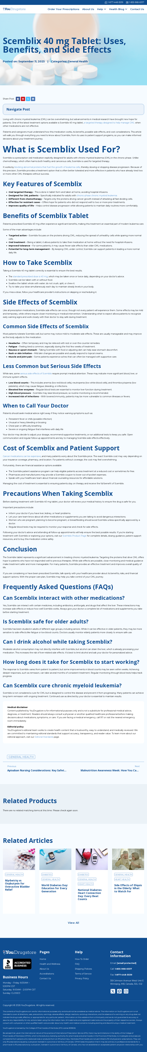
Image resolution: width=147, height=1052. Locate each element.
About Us (88, 9)
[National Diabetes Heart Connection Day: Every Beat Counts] (92, 859)
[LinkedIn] (33, 99)
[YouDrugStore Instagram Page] (126, 992)
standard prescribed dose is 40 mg (30, 276)
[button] (73, 109)
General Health (78, 61)
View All (73, 922)
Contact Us (137, 9)
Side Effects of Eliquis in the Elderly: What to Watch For (128, 888)
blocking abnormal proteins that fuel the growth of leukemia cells (47, 167)
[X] (28, 99)
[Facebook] (18, 99)
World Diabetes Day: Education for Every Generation (54, 888)
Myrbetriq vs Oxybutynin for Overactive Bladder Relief (17, 885)
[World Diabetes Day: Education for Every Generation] (55, 859)
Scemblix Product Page (74, 536)
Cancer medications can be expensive (22, 456)
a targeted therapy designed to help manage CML (109, 122)
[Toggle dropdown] (105, 9)
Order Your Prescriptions (63, 9)
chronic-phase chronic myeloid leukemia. (97, 195)
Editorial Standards (44, 737)
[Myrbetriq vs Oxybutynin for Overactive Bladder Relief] (19, 859)
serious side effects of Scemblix (36, 373)
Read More (15, 907)
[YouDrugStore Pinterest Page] (119, 992)
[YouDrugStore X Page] (112, 992)
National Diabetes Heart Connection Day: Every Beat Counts (89, 894)
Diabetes (47, 874)
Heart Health (85, 884)
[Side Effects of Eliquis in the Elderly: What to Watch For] (128, 859)
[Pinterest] (23, 99)
